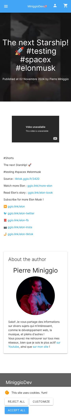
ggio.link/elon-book (40, 192)
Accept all (16, 410)
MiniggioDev (36, 6)
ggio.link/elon (16, 206)
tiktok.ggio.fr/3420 (27, 178)
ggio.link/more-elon (39, 185)
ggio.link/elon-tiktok (20, 234)
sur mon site (40, 346)
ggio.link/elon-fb (18, 220)
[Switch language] (45, 6)
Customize (41, 401)
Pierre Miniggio (59, 79)
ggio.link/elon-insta (20, 227)
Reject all (16, 401)
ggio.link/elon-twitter (21, 213)
